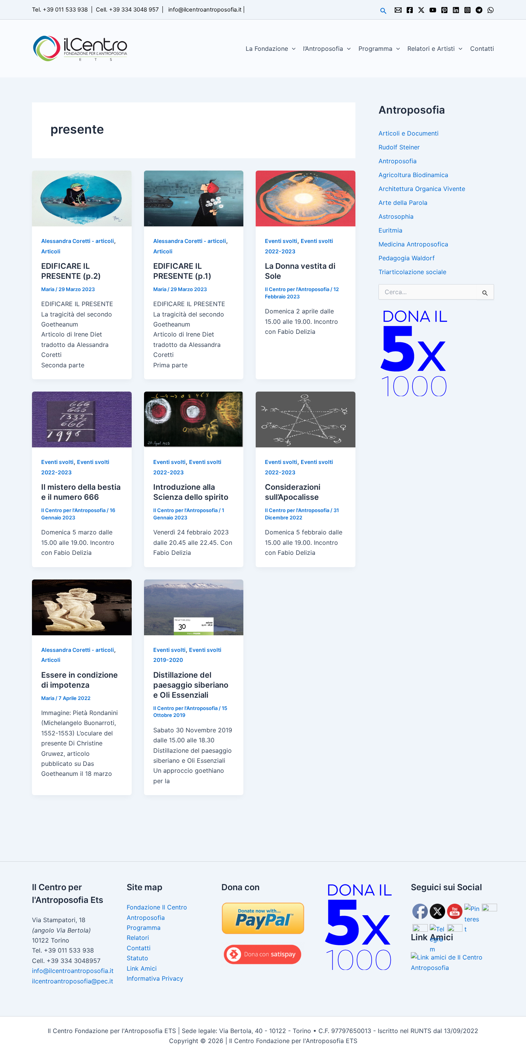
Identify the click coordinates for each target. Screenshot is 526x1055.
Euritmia (390, 230)
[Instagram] (467, 10)
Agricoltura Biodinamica (413, 175)
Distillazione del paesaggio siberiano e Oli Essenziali (190, 685)
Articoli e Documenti (409, 133)
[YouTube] (432, 10)
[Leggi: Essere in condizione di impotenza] (82, 607)
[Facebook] (409, 10)
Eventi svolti (281, 241)
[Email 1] (398, 10)
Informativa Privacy (155, 978)
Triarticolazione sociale (412, 272)
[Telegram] (479, 10)
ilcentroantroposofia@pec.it (72, 981)
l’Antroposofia (323, 48)
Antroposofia (398, 161)
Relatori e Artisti (431, 48)
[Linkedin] (455, 10)
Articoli (50, 251)
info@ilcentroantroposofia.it (204, 9)
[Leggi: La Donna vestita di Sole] (305, 198)
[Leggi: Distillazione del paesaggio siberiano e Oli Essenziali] (194, 607)
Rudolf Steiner (399, 147)
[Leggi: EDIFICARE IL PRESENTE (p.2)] (82, 198)
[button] (383, 11)
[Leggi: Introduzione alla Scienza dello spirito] (194, 419)
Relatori (138, 937)
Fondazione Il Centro (157, 907)
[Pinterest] (444, 10)
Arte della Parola (403, 202)
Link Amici (142, 968)
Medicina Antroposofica (413, 244)
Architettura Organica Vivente (422, 189)
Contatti (482, 48)
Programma (375, 48)
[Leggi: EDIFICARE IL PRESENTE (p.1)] (194, 198)
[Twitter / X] (421, 10)
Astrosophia (396, 216)
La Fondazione (267, 48)
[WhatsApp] (490, 10)
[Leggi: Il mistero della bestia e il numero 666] (82, 419)
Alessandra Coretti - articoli (77, 241)
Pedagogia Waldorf (407, 258)
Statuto (137, 958)
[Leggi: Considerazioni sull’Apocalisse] (305, 419)
